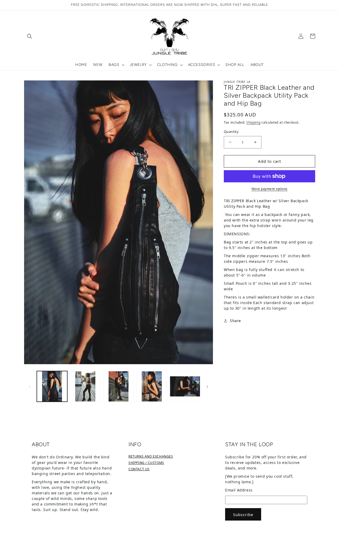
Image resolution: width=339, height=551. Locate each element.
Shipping (253, 122)
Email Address (239, 490)
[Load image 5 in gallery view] (185, 386)
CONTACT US (139, 469)
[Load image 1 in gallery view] (52, 386)
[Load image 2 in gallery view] (85, 386)
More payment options (270, 189)
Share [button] (235, 320)
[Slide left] (29, 386)
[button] (29, 36)
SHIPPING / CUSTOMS (146, 462)
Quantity (231, 131)
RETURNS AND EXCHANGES (150, 456)
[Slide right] (207, 386)
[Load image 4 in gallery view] (151, 386)
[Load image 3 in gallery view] (118, 386)
